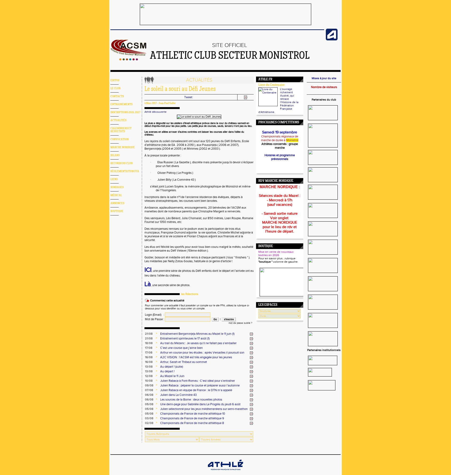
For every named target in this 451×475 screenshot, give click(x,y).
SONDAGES (117, 187)
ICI (148, 270)
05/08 (149, 404)
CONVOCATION (119, 139)
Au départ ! (167, 371)
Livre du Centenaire (271, 85)
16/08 (149, 357)
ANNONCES (117, 203)
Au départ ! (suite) (171, 367)
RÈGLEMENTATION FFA (124, 171)
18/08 (149, 343)
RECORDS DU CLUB (121, 163)
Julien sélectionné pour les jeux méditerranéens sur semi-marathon (204, 409)
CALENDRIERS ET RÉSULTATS (121, 130)
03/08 (149, 418)
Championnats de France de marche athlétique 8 (192, 423)
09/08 (149, 385)
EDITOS (114, 80)
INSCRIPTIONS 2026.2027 (125, 112)
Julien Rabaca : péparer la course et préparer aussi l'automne (200, 385)
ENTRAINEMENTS (121, 104)
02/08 (149, 423)
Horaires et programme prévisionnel (279, 157)
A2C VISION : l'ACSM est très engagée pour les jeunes (196, 357)
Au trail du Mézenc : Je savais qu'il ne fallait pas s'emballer (198, 343)
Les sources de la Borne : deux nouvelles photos (191, 399)
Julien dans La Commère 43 (178, 395)
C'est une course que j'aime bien (181, 348)
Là (147, 284)
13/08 (149, 367)
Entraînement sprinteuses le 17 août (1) (185, 338)
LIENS (114, 179)
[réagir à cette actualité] (251, 334)
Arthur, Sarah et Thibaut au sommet (183, 362)
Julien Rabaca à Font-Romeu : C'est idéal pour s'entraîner (197, 381)
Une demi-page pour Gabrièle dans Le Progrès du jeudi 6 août (200, 404)
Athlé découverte (155, 111)
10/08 (149, 381)
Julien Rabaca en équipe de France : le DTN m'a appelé (196, 390)
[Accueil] (128, 59)
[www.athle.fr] (332, 39)
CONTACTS (117, 96)
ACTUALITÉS (118, 120)
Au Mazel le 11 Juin (172, 376)
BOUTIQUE (116, 211)
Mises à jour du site (324, 78)
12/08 (149, 376)
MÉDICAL (116, 195)
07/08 (149, 390)
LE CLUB (115, 88)
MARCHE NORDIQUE (122, 147)
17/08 (148, 348)
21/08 (149, 334)
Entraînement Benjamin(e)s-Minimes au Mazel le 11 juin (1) (197, 334)
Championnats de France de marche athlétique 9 (192, 418)
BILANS (115, 155)
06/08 (149, 395)
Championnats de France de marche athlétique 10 (192, 414)
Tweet (188, 97)
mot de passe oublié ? (240, 323)
